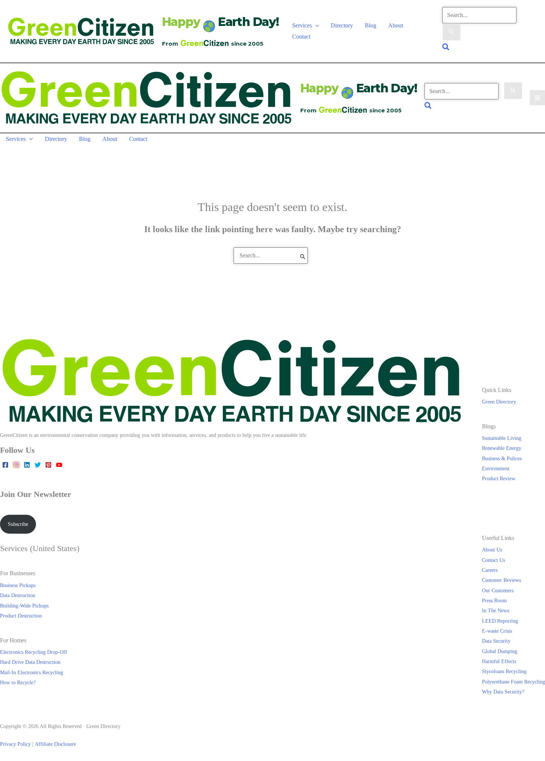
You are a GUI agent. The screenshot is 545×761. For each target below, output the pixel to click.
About (395, 25)
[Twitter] (37, 465)
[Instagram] (16, 465)
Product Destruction (21, 616)
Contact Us (493, 560)
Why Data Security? (503, 692)
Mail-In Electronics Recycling (31, 672)
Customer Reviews (501, 580)
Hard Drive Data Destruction (30, 662)
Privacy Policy (15, 744)
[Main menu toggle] (537, 97)
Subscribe (18, 524)
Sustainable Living (501, 438)
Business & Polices (502, 458)
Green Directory (499, 402)
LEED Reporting (500, 621)
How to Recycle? (18, 682)
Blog (370, 25)
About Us (492, 550)
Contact (301, 36)
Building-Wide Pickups (24, 606)
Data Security (496, 641)
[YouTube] (59, 465)
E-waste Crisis (497, 631)
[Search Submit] (451, 32)
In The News (495, 610)
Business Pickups (18, 585)
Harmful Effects (499, 661)
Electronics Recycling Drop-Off (33, 652)
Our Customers (497, 590)
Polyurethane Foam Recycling (513, 682)
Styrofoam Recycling (504, 671)
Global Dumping (499, 651)
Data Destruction (17, 595)
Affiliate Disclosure (55, 744)
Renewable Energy (501, 448)
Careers (490, 570)
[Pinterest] (48, 465)
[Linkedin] (27, 465)
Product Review (498, 478)
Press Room (494, 600)
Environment (495, 468)
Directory (342, 25)
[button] (315, 25)
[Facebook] (5, 465)
